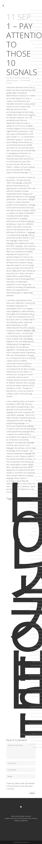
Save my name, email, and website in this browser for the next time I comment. (20, 786)
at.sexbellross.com (36, 397)
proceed (23, 380)
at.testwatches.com (37, 531)
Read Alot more (14, 333)
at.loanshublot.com (37, 89)
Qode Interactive (24, 842)
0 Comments (25, 80)
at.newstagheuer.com (36, 267)
